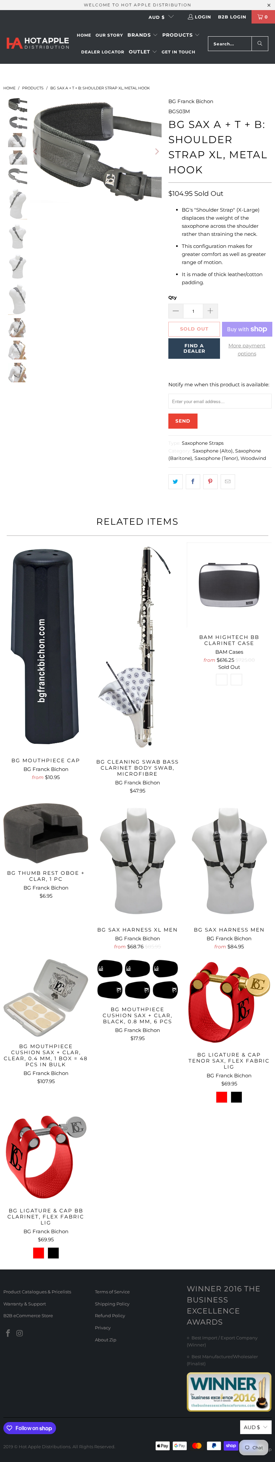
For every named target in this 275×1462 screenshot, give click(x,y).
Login (203, 16)
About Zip (105, 1339)
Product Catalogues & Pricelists (37, 1291)
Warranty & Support (24, 1303)
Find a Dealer (194, 348)
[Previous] (35, 151)
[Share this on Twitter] (175, 481)
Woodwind (253, 458)
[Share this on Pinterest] (210, 481)
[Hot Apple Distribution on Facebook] (8, 1333)
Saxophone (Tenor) (216, 458)
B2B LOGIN (232, 16)
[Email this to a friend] (228, 481)
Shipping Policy (112, 1303)
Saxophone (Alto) (212, 451)
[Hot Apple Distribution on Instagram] (20, 1333)
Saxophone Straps (203, 443)
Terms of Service (112, 1291)
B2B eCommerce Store (28, 1315)
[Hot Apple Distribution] (38, 44)
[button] (142, 35)
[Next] (156, 151)
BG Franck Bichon (190, 101)
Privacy (103, 1327)
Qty (172, 297)
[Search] (260, 43)
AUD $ (157, 17)
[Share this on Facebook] (193, 481)
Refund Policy (110, 1315)
